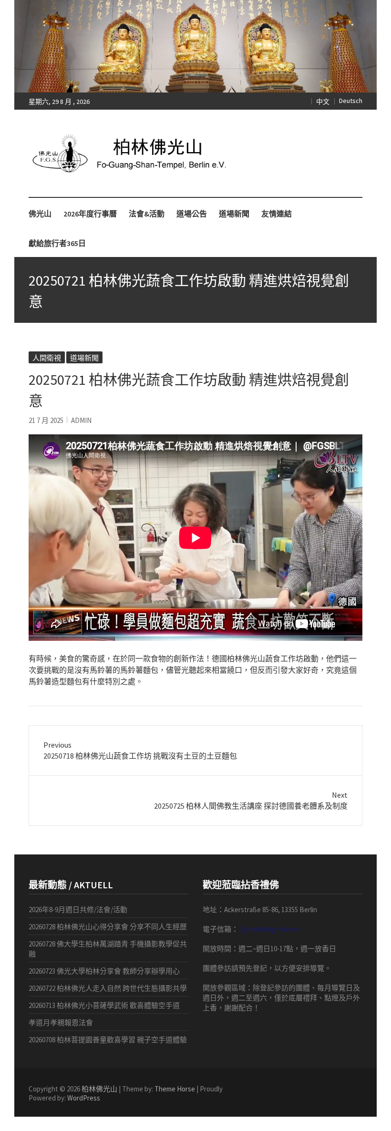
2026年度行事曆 (90, 213)
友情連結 (276, 213)
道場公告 (191, 213)
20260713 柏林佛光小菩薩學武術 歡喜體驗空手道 (104, 1005)
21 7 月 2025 (46, 420)
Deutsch (350, 100)
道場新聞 (234, 213)
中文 (322, 101)
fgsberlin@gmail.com (269, 929)
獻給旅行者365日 (57, 243)
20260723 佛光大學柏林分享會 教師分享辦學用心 (104, 971)
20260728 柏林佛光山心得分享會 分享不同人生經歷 (108, 926)
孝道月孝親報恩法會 (61, 1022)
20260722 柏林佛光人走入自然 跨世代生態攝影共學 (108, 988)
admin (81, 420)
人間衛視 (46, 357)
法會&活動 (147, 213)
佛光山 (40, 213)
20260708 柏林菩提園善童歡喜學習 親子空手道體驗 (108, 1039)
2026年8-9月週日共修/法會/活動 (78, 909)
